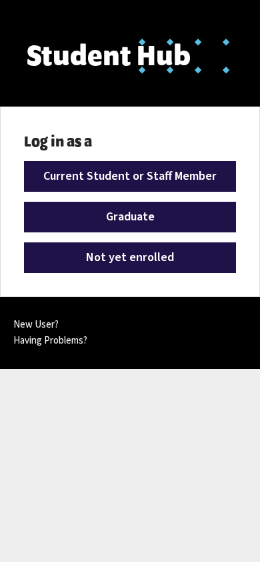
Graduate (130, 216)
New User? (36, 325)
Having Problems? (50, 341)
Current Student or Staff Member (130, 176)
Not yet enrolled (130, 257)
